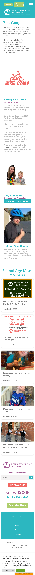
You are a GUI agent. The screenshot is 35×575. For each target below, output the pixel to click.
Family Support (17, 516)
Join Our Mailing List (17, 497)
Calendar (8, 5)
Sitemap (17, 534)
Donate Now (18, 5)
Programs (17, 521)
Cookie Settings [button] (9, 570)
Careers (18, 530)
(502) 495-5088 (22, 550)
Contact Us (17, 485)
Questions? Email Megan (17, 201)
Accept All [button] (20, 570)
